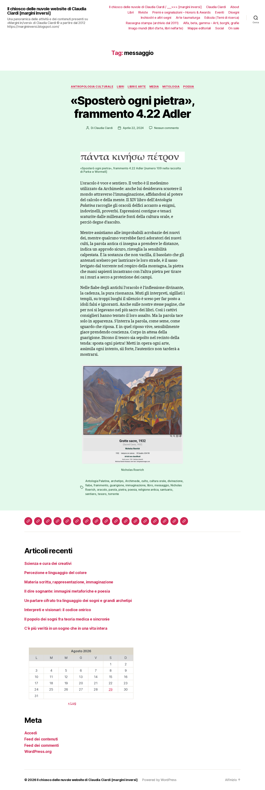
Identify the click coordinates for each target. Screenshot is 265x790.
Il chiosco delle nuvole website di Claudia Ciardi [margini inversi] (46, 11)
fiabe (88, 485)
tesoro (102, 494)
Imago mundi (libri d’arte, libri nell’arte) (156, 28)
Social (219, 28)
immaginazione (135, 485)
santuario (166, 489)
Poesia (188, 86)
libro (150, 485)
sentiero (90, 494)
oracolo (102, 489)
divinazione (175, 481)
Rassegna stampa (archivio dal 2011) (152, 23)
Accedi (30, 733)
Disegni (233, 12)
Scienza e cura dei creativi (48, 563)
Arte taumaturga (188, 17)
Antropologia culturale (92, 86)
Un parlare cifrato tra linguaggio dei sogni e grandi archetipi (78, 600)
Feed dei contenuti (41, 739)
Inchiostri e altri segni (156, 17)
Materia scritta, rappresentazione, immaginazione (68, 582)
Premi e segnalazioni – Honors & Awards (181, 12)
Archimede (132, 481)
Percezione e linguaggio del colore (55, 572)
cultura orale (157, 481)
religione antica (148, 489)
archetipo (117, 481)
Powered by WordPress (159, 780)
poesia (132, 489)
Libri (131, 12)
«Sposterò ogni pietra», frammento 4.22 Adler (132, 106)
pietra (122, 489)
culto (144, 481)
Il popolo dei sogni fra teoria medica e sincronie (67, 619)
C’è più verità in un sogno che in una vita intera (65, 628)
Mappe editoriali (199, 28)
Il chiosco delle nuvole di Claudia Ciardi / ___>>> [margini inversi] (155, 7)
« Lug (72, 703)
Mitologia (171, 86)
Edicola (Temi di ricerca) (221, 17)
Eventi (219, 12)
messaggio (161, 485)
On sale (233, 28)
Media (154, 86)
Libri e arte (137, 86)
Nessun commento (166, 128)
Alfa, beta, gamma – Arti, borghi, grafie (211, 23)
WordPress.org (38, 751)
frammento (101, 485)
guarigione (117, 485)
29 (110, 689)
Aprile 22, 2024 (133, 128)
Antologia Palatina (97, 481)
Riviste (143, 12)
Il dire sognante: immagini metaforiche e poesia (67, 591)
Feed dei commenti (41, 745)
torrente (113, 494)
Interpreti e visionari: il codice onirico (57, 610)
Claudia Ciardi (216, 7)
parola (113, 489)
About (234, 7)
